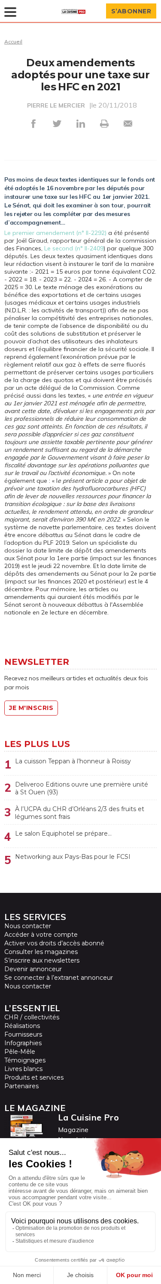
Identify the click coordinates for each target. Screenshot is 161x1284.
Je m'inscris (31, 708)
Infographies (23, 1043)
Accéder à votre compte (41, 934)
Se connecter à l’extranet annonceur (58, 978)
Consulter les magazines (41, 952)
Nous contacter (27, 926)
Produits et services (34, 1077)
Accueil (13, 41)
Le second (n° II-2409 (73, 248)
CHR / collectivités (31, 1017)
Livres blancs (23, 1069)
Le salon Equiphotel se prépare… (63, 833)
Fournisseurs (23, 1034)
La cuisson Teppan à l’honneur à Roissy (73, 761)
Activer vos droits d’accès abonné (54, 943)
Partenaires (21, 1086)
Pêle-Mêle (19, 1052)
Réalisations (22, 1026)
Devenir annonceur (33, 969)
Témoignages (25, 1060)
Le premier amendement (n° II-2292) (55, 233)
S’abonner (131, 11)
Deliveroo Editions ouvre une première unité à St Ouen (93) (81, 788)
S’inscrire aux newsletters (41, 960)
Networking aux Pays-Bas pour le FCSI (73, 857)
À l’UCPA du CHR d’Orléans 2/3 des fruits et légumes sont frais (79, 813)
